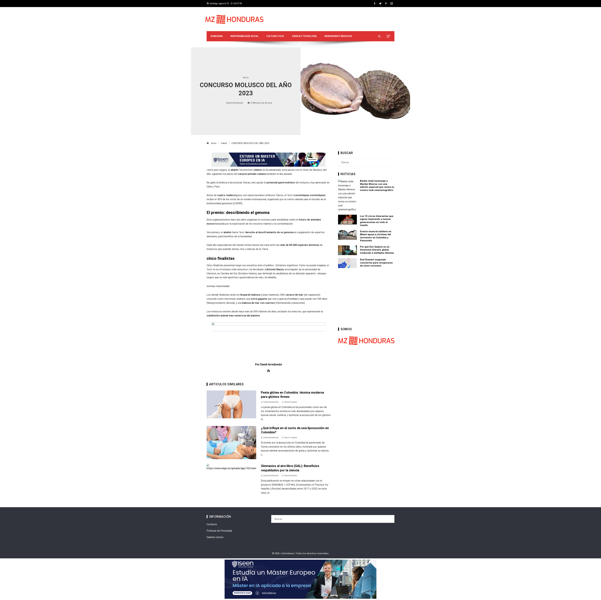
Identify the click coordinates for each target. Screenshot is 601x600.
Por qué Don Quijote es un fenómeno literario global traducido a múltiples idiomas (377, 249)
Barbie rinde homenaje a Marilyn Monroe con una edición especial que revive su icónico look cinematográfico (377, 185)
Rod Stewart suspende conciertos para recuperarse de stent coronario (376, 262)
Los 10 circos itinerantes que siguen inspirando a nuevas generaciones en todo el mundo (376, 221)
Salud (246, 78)
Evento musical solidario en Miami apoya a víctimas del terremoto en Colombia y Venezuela (375, 236)
